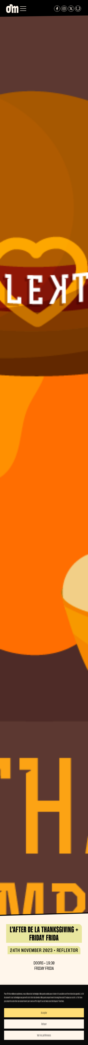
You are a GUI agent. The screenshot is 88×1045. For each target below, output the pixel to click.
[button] (23, 9)
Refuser (44, 1024)
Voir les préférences (44, 1035)
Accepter (44, 1012)
